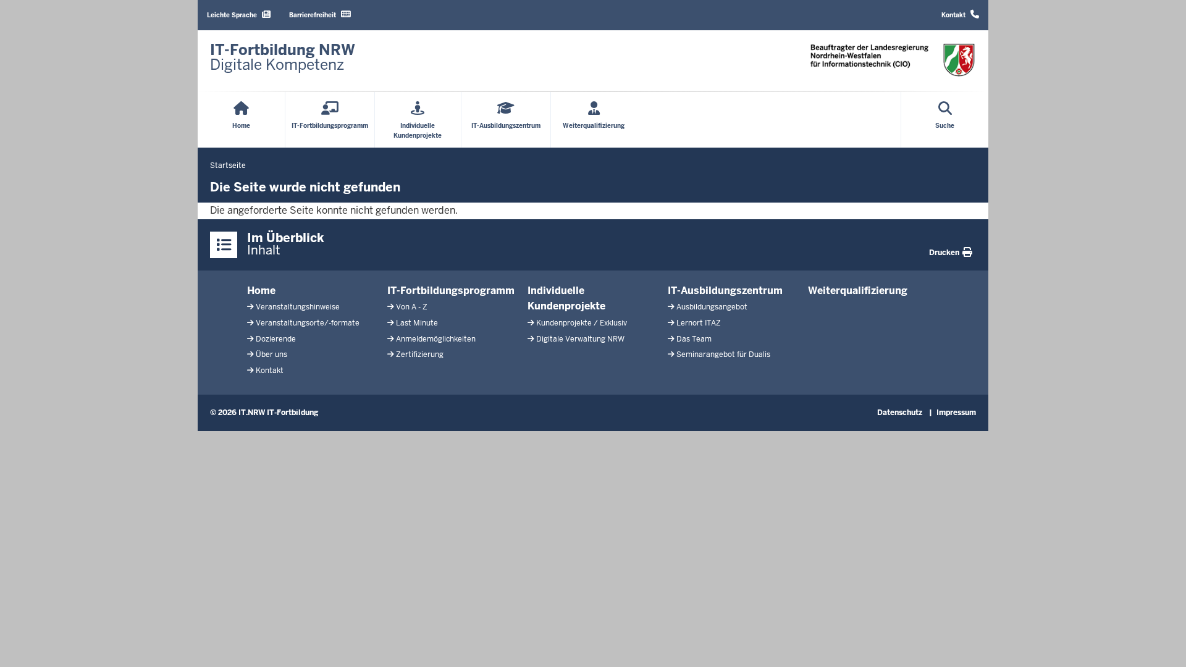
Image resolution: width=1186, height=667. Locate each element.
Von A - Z (411, 307)
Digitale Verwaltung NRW (580, 339)
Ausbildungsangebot (711, 307)
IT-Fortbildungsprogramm (451, 290)
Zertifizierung (420, 354)
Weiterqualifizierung (857, 290)
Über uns (271, 354)
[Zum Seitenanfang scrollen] (1161, 644)
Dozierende (276, 339)
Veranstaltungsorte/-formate (308, 323)
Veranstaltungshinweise (298, 307)
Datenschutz (899, 412)
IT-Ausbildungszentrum (725, 290)
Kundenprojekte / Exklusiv (581, 323)
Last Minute (417, 323)
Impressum (956, 412)
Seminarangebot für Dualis (723, 354)
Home (261, 290)
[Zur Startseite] (892, 60)
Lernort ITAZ (698, 323)
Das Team (694, 339)
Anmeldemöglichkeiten (436, 339)
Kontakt (270, 370)
